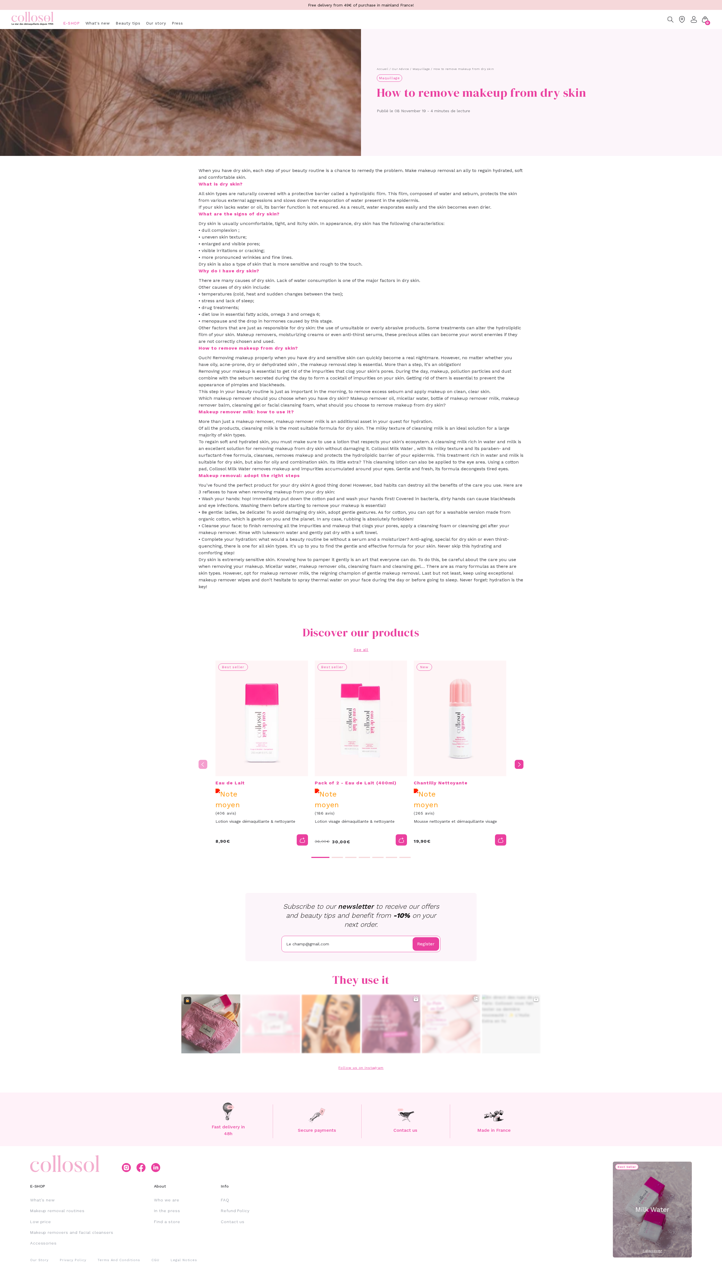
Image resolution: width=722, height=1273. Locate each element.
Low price (40, 1221)
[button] (705, 19)
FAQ (225, 1200)
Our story (156, 23)
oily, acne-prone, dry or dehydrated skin (253, 364)
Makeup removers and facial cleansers (72, 1232)
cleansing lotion (390, 462)
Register (426, 944)
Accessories (43, 1243)
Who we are (166, 1200)
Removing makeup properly (243, 357)
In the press (167, 1210)
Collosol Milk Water (392, 448)
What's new (97, 23)
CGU (155, 1260)
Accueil (382, 68)
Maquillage (421, 68)
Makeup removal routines (57, 1210)
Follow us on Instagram (361, 1068)
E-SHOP (71, 23)
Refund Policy (235, 1210)
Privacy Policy (73, 1260)
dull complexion (219, 230)
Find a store (167, 1221)
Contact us (233, 1221)
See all (361, 649)
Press (177, 23)
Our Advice (400, 68)
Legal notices (184, 1260)
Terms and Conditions (119, 1260)
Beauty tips (128, 23)
